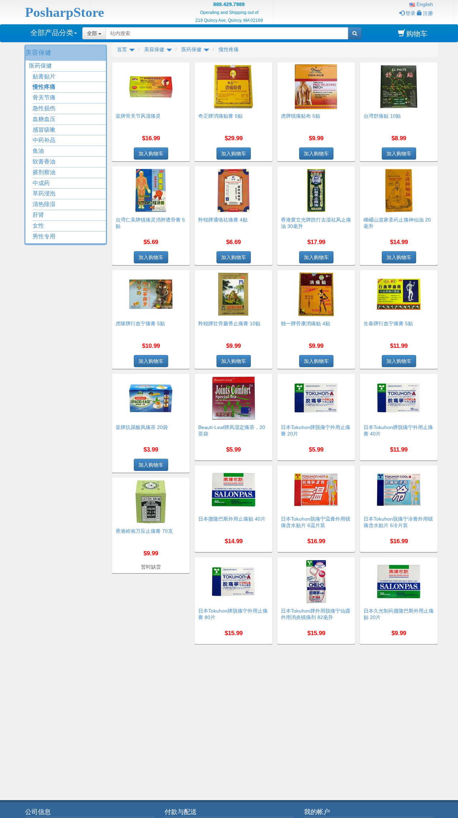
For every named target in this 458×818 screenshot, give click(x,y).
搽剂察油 (44, 172)
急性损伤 (44, 108)
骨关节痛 (44, 97)
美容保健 (38, 52)
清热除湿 (44, 204)
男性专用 (44, 236)
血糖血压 (44, 119)
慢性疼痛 (44, 87)
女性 (38, 226)
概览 (182, 67)
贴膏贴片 (44, 76)
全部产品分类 (51, 32)
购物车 (417, 34)
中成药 (41, 183)
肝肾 (38, 215)
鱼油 (38, 151)
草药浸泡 (44, 193)
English (424, 4)
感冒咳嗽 (44, 130)
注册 (428, 13)
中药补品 (44, 140)
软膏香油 (44, 162)
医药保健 (40, 66)
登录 (410, 13)
